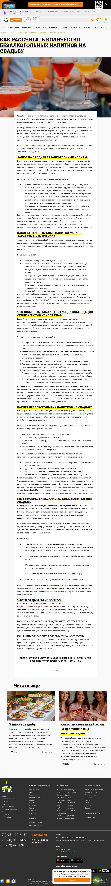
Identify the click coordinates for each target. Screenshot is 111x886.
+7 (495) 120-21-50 (30, 18)
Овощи (87, 808)
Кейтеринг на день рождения (68, 792)
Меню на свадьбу (22, 724)
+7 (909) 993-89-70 (14, 845)
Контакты (96, 11)
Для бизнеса (17, 14)
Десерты (86, 27)
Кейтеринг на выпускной (66, 803)
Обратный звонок (30, 22)
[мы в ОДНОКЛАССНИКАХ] (8, 881)
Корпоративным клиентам (12, 809)
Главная (3, 33)
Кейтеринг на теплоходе (66, 810)
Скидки (104, 27)
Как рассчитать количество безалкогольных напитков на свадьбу (41, 33)
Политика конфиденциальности (40, 882)
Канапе (63, 27)
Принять (72, 880)
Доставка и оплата (53, 11)
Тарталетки (75, 27)
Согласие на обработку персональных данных (45, 884)
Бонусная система (68, 11)
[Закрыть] (106, 4)
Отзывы (87, 11)
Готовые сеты (40, 27)
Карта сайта (6, 817)
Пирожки (32, 805)
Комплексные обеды (92, 792)
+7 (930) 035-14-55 (30, 20)
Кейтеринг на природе (65, 805)
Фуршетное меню (11, 27)
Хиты (95, 27)
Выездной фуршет (64, 795)
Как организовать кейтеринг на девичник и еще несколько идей (82, 728)
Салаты (87, 800)
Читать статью (48, 752)
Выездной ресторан (64, 800)
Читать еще (27, 685)
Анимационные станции (66, 790)
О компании (39, 11)
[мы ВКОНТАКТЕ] (2, 881)
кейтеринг (48, 591)
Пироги (32, 803)
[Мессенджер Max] (13, 881)
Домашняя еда (92, 813)
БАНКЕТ (33, 818)
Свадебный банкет (36, 825)
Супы (87, 803)
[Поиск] (93, 20)
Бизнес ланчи (92, 785)
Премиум (53, 27)
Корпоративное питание (94, 790)
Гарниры (88, 797)
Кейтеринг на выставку (66, 808)
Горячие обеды (90, 795)
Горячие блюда (90, 817)
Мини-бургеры (35, 797)
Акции (79, 11)
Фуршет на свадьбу (64, 797)
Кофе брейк (61, 813)
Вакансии (5, 812)
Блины (31, 808)
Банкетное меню (35, 823)
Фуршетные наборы (40, 785)
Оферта (31, 879)
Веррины (32, 800)
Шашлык (32, 810)
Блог (11, 33)
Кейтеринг (26, 27)
